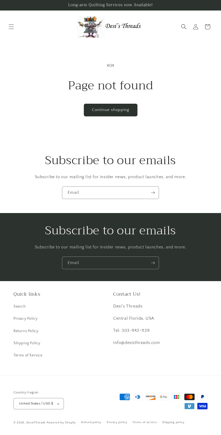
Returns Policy (25, 331)
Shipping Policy (26, 343)
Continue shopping (110, 109)
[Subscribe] (153, 192)
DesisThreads (36, 422)
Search (19, 306)
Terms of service (145, 422)
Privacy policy (117, 422)
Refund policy (91, 422)
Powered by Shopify (61, 422)
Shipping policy (173, 422)
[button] (11, 27)
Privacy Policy (25, 318)
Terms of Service (28, 355)
